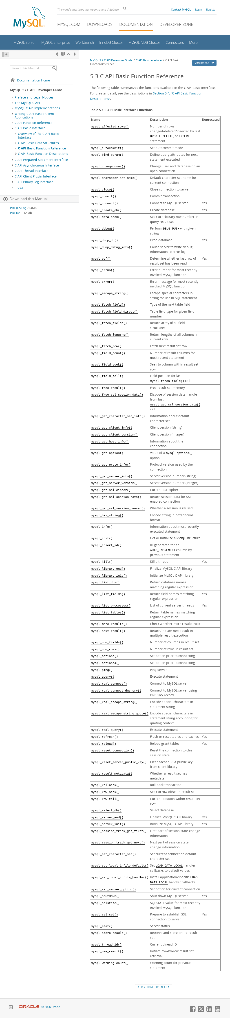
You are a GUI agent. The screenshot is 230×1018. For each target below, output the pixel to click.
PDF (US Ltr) (18, 208)
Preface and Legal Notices (34, 97)
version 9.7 (202, 63)
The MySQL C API (27, 103)
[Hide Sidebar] (5, 54)
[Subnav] (12, 114)
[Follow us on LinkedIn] (209, 1011)
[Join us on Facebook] (192, 1011)
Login (198, 9)
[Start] (63, 54)
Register (211, 9)
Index (19, 188)
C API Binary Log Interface (34, 182)
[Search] (54, 68)
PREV (142, 987)
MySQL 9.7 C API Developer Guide (111, 60)
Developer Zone (176, 24)
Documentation (136, 24)
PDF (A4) (15, 213)
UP (157, 987)
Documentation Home (33, 80)
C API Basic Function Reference (42, 148)
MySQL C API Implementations (37, 108)
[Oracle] (29, 1007)
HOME (150, 987)
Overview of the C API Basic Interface (38, 135)
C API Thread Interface (31, 171)
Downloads (100, 24)
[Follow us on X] (200, 1011)
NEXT (164, 987)
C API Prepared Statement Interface (41, 160)
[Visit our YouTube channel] (217, 1011)
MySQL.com (68, 24)
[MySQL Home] (29, 18)
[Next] (74, 54)
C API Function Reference (33, 123)
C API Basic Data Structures (38, 143)
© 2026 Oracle (50, 1007)
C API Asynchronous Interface (37, 165)
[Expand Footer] (11, 1007)
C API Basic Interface (30, 128)
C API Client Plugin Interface (36, 176)
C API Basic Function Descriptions (43, 154)
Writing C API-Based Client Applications (34, 115)
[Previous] (57, 54)
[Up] (68, 54)
